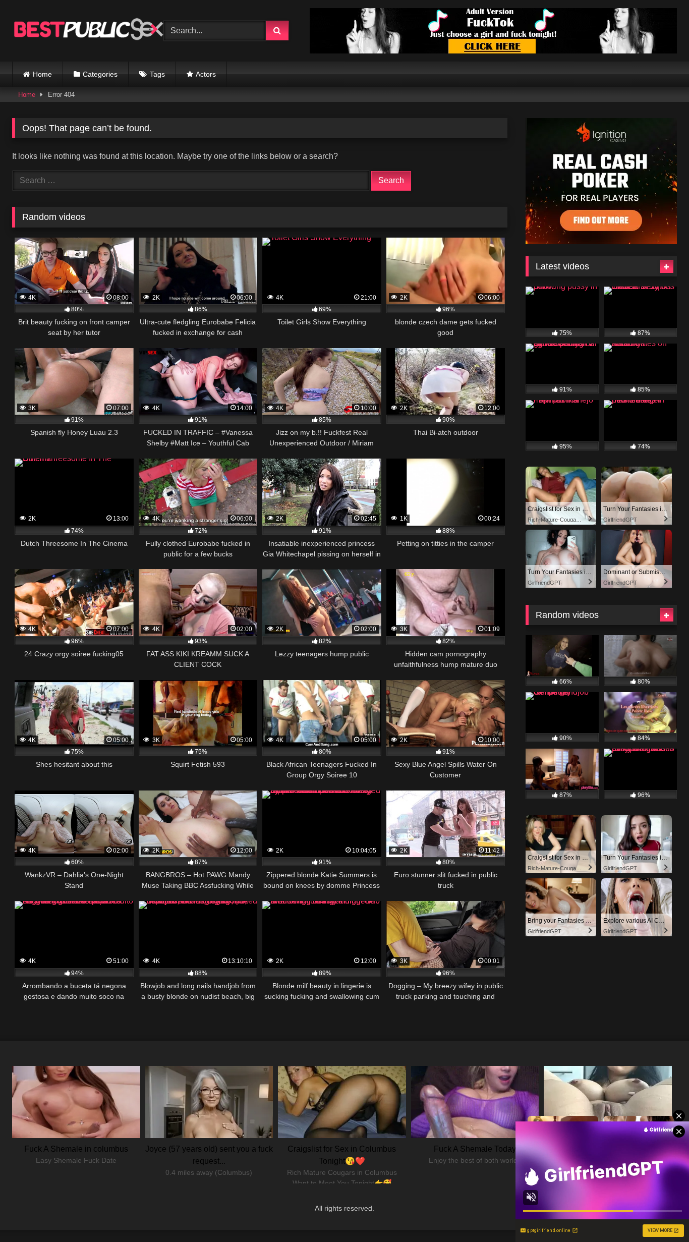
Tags (157, 74)
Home (42, 74)
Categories (100, 74)
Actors (206, 74)
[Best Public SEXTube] (87, 31)
